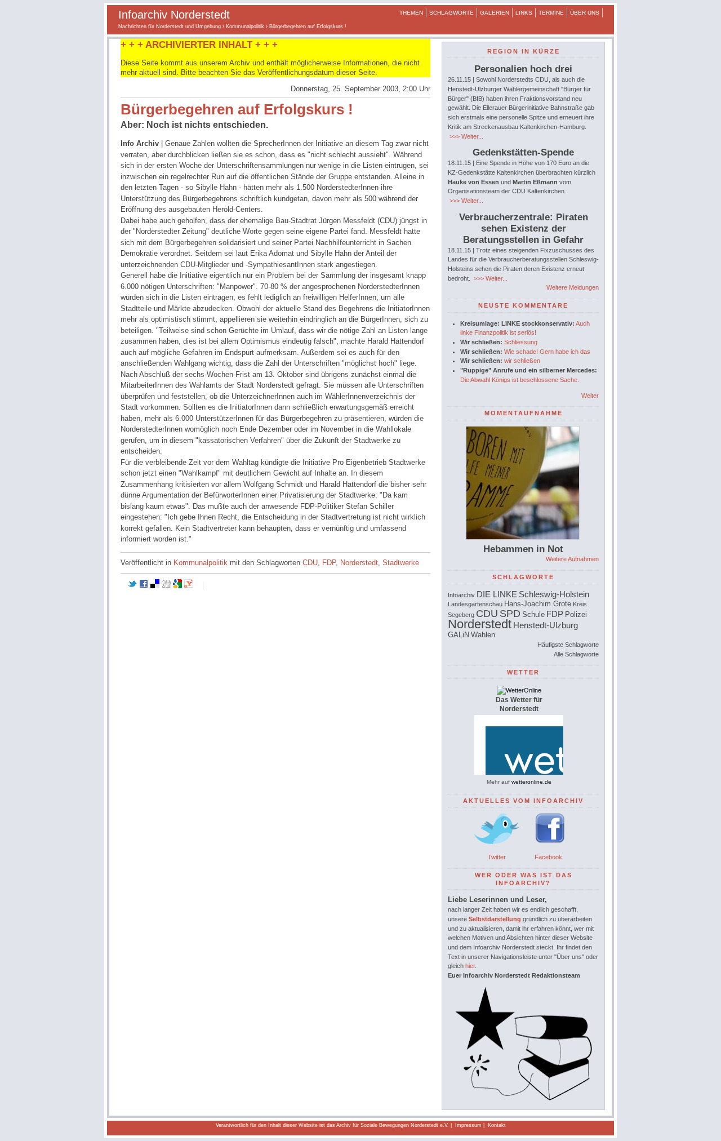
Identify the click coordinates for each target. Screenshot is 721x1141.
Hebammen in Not (523, 549)
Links (523, 13)
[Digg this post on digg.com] (166, 585)
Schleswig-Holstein (554, 594)
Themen (411, 13)
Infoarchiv (461, 595)
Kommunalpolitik (245, 26)
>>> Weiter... (465, 136)
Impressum (468, 1125)
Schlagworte (451, 13)
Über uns (584, 13)
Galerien (494, 13)
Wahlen (483, 635)
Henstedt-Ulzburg (545, 625)
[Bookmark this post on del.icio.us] (154, 585)
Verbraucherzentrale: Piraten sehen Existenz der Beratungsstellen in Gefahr (523, 228)
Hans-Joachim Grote (537, 604)
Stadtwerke (400, 562)
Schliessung (520, 342)
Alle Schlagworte (576, 654)
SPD (510, 613)
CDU (310, 562)
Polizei (576, 614)
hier (470, 965)
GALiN (458, 635)
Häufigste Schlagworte (568, 644)
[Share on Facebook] (143, 585)
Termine (551, 13)
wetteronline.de (531, 782)
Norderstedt (359, 562)
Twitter (497, 857)
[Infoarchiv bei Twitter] (496, 847)
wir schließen (522, 360)
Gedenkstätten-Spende (523, 152)
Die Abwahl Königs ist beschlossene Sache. (519, 379)
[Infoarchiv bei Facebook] (550, 847)
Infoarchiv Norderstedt (174, 14)
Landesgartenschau (475, 604)
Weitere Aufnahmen (572, 559)
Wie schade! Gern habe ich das (547, 351)
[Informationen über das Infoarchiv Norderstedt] (523, 1098)
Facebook (548, 857)
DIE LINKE (497, 594)
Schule (533, 614)
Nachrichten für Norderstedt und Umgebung (169, 26)
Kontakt (497, 1125)
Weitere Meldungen (572, 287)
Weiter (590, 395)
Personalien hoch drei (523, 69)
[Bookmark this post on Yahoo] (188, 585)
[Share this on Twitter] (132, 585)
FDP (329, 562)
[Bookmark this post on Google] (177, 585)
